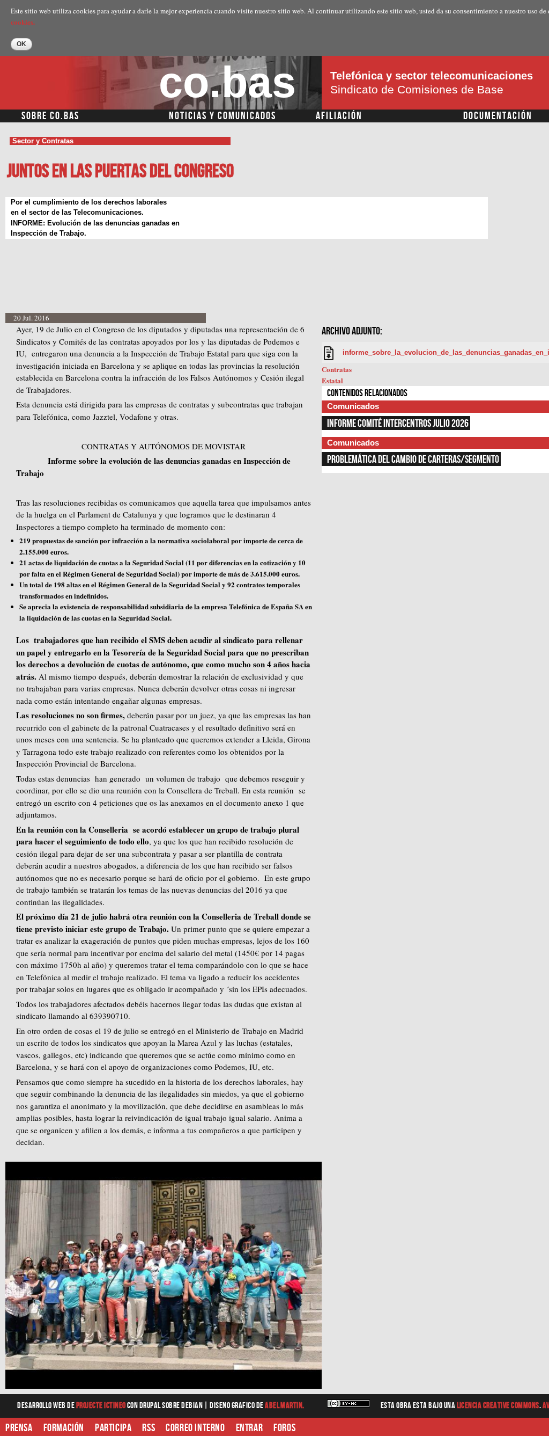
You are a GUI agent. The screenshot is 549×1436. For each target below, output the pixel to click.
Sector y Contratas (42, 141)
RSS (148, 1428)
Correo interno (195, 1428)
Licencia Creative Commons (498, 1406)
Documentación (497, 116)
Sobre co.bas (50, 116)
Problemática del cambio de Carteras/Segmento (413, 459)
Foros (284, 1428)
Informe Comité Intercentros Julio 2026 (398, 423)
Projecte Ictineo (101, 1406)
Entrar (249, 1428)
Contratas (337, 369)
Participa (113, 1428)
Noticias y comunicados (222, 116)
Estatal (332, 380)
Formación (63, 1428)
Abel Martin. (285, 1406)
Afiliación (339, 116)
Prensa (19, 1428)
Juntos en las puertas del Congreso (120, 171)
